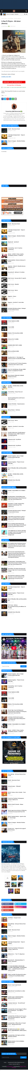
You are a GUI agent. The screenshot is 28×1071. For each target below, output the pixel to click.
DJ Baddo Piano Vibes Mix (14, 480)
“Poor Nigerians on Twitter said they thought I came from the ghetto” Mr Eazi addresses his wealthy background (17, 532)
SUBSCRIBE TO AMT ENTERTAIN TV (12, 82)
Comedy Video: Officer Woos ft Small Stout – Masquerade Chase (17, 1023)
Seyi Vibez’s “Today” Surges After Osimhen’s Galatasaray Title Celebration (16, 505)
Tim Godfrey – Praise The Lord (15, 391)
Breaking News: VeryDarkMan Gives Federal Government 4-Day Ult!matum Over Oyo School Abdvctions (17, 498)
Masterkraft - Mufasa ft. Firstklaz (16, 272)
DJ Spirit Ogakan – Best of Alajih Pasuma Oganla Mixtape (15, 456)
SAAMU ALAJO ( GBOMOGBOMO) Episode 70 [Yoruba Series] (15, 997)
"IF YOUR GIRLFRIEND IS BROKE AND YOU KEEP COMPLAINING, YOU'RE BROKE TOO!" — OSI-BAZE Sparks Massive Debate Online (17, 968)
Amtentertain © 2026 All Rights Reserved (16, 1062)
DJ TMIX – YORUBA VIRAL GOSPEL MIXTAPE (15, 386)
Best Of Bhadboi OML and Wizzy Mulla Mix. (17, 468)
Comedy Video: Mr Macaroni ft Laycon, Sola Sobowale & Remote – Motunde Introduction (17, 1017)
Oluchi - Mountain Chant (14, 129)
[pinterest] (7, 907)
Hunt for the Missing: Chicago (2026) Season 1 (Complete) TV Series (16, 370)
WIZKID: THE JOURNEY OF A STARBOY (16, 490)
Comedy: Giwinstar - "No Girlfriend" (16, 1003)
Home (2, 18)
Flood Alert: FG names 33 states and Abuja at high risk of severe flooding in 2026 (17, 570)
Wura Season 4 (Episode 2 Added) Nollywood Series (16, 376)
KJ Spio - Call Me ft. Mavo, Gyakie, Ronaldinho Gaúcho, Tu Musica (16, 254)
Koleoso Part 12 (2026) (13, 339)
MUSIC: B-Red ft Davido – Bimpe (15, 804)
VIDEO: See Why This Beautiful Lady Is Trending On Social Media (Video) (17, 975)
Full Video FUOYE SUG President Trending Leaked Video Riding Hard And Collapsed (16, 718)
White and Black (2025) (13, 351)
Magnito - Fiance (12, 296)
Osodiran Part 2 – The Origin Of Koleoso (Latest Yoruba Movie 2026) (16, 358)
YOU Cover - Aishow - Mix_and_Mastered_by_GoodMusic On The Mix (17, 606)
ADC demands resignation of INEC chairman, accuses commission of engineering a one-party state (16, 577)
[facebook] (7, 904)
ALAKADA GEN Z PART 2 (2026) (15, 345)
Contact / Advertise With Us (14, 1064)
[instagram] (20, 907)
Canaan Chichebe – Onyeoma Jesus (16, 404)
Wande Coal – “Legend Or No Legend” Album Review (17, 829)
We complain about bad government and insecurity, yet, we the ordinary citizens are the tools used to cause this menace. (17, 545)
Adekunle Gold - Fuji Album (14, 439)
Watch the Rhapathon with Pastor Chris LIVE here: (16, 398)
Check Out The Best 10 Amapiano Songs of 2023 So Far (16, 799)
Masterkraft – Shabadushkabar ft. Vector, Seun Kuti (16, 960)
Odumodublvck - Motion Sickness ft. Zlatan (17, 260)
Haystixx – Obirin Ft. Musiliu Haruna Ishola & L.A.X (16, 266)
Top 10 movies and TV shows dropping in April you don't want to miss (17, 364)
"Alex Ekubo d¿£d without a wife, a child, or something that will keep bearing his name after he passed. (16, 518)
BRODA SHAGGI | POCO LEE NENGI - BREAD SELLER (16, 1042)
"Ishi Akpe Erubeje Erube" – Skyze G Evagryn (16, 135)
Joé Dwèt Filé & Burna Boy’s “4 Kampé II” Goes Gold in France (17, 309)
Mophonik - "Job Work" (13, 242)
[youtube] (7, 910)
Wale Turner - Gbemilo (13, 284)
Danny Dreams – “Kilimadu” (14, 786)
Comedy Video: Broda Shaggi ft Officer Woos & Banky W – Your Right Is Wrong (17, 1010)
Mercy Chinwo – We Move (14, 410)
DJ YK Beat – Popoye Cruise (14, 917)
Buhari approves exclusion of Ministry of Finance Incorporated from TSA (17, 811)
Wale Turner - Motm (13, 290)
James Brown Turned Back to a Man (16, 991)
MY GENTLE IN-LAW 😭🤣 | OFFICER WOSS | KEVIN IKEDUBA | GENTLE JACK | (17, 1029)
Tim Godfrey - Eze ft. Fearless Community (15, 248)
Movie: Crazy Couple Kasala (14, 985)
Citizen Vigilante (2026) (13, 321)
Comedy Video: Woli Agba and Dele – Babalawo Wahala (16, 1035)
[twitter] (20, 904)
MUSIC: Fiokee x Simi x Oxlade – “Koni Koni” (17, 793)
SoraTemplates (10, 1066)
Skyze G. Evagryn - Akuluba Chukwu (16, 141)
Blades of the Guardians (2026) (15, 333)
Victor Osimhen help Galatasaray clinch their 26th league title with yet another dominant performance (17, 525)
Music (6, 18)
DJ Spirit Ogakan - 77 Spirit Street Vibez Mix (16, 462)
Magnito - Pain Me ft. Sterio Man (16, 302)
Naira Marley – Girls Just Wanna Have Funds (17, 774)
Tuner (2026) (11, 327)
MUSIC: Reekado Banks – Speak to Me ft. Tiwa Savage (17, 817)
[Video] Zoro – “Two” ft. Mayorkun (16, 954)
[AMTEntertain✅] (6, 26)
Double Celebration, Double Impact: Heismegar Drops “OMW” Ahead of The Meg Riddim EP (16, 434)
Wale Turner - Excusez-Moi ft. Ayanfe (17, 278)
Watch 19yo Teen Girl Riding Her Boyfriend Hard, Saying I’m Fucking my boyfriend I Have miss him (17, 711)
